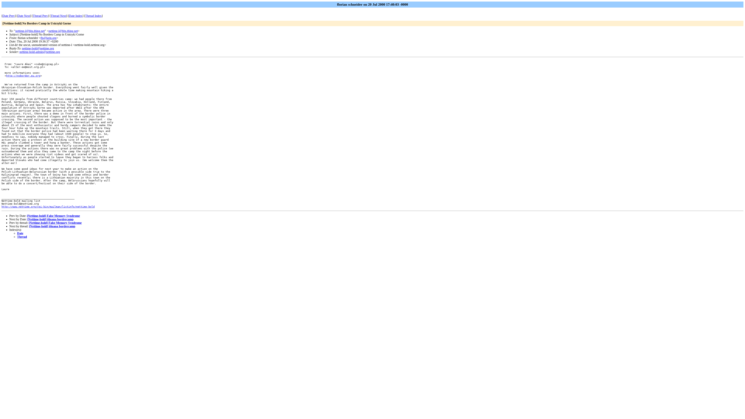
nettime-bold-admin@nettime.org (39, 52)
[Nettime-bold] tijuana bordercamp (50, 219)
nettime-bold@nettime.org (38, 48)
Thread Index (93, 15)
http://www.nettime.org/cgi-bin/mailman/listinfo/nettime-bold (48, 206)
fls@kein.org (48, 38)
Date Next (23, 15)
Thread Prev (40, 15)
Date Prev (9, 15)
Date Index (75, 15)
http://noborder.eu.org (23, 75)
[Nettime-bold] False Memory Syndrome (53, 215)
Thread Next (58, 15)
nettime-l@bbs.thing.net (30, 31)
